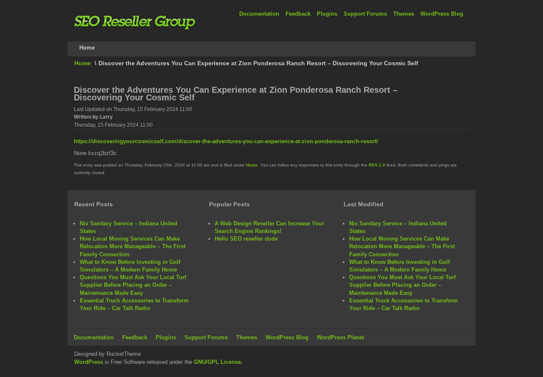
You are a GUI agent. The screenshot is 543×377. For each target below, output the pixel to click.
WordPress (88, 362)
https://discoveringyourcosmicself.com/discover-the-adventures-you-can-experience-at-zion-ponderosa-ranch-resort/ (226, 141)
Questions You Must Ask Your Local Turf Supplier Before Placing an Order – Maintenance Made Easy (133, 285)
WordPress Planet (340, 337)
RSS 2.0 (377, 165)
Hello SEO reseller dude (246, 239)
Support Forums (365, 14)
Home (82, 63)
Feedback (298, 14)
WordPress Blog (441, 14)
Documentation (259, 14)
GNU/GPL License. (218, 362)
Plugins (327, 14)
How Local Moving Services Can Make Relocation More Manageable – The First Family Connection (132, 246)
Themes (403, 14)
